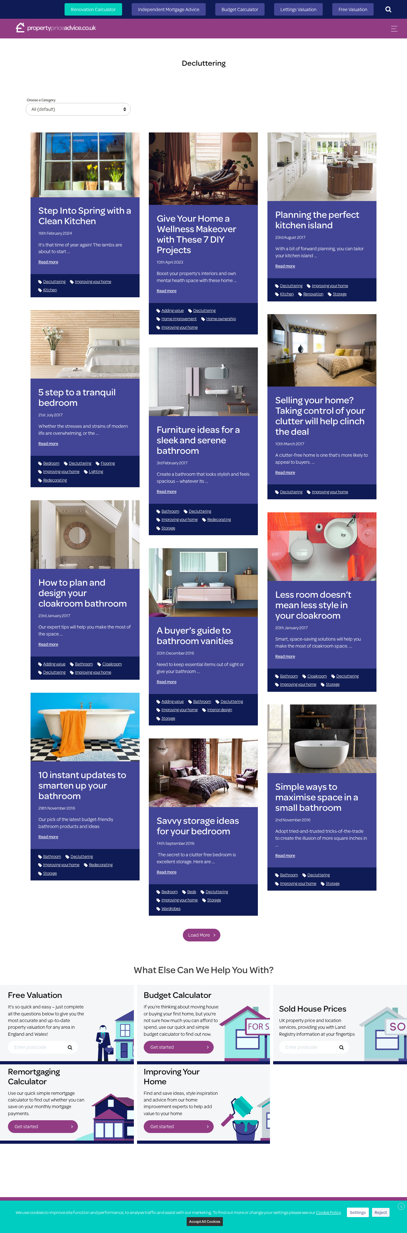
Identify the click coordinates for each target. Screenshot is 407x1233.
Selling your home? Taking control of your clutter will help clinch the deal (320, 415)
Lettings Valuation (298, 9)
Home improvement (179, 318)
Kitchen (50, 290)
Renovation (313, 294)
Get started (162, 1047)
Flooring (108, 463)
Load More (199, 935)
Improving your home (93, 281)
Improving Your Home (172, 1076)
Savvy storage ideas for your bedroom (198, 825)
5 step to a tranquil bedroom (77, 397)
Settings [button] (358, 1212)
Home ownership (221, 318)
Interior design (219, 709)
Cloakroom (112, 664)
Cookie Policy (328, 1212)
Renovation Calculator (93, 9)
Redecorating (55, 480)
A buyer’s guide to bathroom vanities (195, 635)
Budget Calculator (240, 9)
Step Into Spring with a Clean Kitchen (84, 215)
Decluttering (54, 281)
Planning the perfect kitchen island (317, 219)
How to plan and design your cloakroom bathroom (82, 592)
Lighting (96, 471)
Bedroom (51, 463)
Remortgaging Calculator (34, 1076)
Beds (191, 891)
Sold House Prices (313, 1008)
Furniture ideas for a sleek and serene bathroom (198, 439)
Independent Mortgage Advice (168, 9)
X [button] (401, 1206)
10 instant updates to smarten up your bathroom (82, 785)
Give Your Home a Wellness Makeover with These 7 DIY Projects (196, 233)
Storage (340, 294)
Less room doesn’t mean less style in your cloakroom (313, 604)
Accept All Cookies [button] (204, 1221)
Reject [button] (381, 1212)
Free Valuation (353, 9)
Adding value (173, 310)
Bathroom (170, 511)
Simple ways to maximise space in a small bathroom (316, 796)
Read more (48, 262)
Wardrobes (171, 908)
